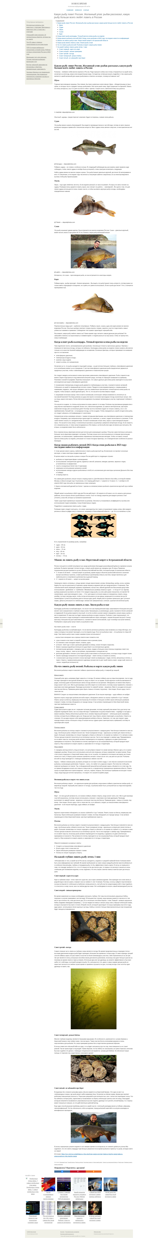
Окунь (61, 29)
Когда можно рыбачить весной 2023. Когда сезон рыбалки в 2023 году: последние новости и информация (93, 38)
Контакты (62, 1231)
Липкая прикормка (58, 1164)
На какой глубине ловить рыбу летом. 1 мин (72, 47)
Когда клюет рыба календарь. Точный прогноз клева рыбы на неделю (80, 36)
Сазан (61, 32)
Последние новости (88, 1162)
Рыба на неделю (79, 1162)
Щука (61, 25)
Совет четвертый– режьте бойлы (70, 56)
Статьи (86, 9)
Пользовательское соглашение (72, 1231)
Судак (61, 27)
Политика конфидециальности (67, 1234)
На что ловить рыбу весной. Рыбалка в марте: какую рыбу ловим (79, 45)
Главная (70, 9)
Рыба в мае (121, 1162)
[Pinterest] (78, 1171)
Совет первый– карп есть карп (69, 49)
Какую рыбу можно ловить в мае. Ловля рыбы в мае (75, 43)
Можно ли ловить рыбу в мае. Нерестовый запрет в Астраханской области (82, 40)
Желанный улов (63, 1162)
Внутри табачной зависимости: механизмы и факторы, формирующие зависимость (36, 67)
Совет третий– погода (66, 53)
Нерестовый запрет (97, 1162)
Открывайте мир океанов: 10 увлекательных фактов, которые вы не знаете (38, 37)
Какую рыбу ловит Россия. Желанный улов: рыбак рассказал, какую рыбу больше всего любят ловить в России (95, 23)
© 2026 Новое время (31, 1231)
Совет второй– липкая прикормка (70, 51)
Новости (78, 9)
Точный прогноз (71, 1162)
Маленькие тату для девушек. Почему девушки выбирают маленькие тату (36, 59)
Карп (60, 34)
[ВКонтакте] (62, 1171)
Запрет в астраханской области (110, 1162)
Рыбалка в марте (128, 1162)
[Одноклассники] (93, 1171)
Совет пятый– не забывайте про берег (72, 58)
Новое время (78, 3)
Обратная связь (97, 1231)
